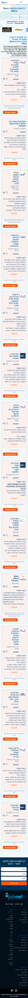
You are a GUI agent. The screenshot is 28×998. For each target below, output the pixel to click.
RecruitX (15, 583)
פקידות (11, 928)
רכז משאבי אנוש (23, 950)
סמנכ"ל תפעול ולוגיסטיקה (20, 947)
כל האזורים (14, 17)
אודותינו (25, 909)
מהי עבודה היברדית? (14, 450)
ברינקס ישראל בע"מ (13, 250)
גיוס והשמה (24, 940)
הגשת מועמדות (10, 112)
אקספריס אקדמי (20, 128)
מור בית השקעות (12, 361)
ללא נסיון (24, 980)
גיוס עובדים (24, 914)
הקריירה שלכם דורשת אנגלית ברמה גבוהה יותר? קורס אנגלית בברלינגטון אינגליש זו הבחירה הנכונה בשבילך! (14, 107)
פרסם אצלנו (24, 912)
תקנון (25, 917)
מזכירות (11, 921)
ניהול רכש (24, 972)
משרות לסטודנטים (22, 975)
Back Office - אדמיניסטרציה (9, 917)
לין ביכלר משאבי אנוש (13, 75)
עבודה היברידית (23, 985)
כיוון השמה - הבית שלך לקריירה (14, 188)
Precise (16, 532)
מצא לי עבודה (14, 883)
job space (15, 704)
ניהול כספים (24, 945)
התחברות (17, 904)
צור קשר (7, 904)
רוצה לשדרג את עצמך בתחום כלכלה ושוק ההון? (14, 158)
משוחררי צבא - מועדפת (21, 969)
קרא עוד (14, 99)
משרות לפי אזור (23, 982)
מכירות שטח (24, 942)
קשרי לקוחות (24, 977)
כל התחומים (23, 17)
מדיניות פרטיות (23, 919)
